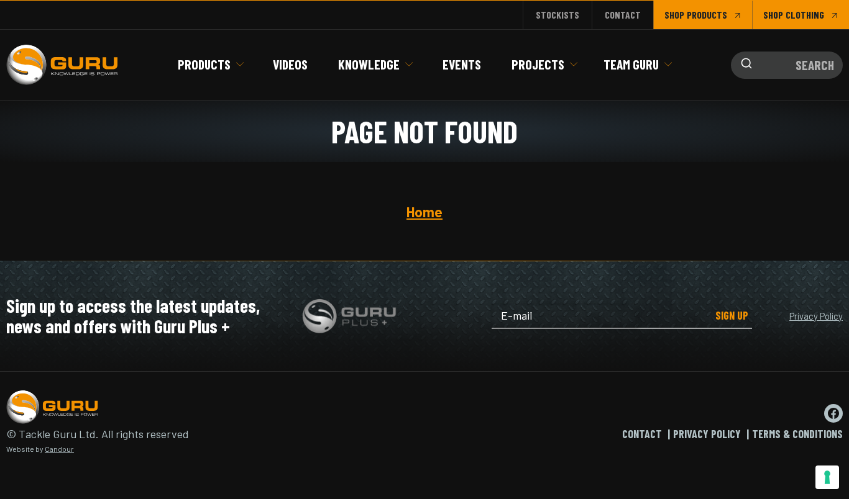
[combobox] (787, 65)
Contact (623, 14)
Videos (290, 64)
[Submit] (743, 65)
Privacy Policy (816, 315)
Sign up (731, 315)
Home (424, 211)
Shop (674, 14)
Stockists (557, 14)
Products (204, 64)
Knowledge (369, 64)
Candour (59, 448)
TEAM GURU (631, 64)
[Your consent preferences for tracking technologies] (827, 477)
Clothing (805, 14)
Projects (538, 64)
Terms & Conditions (797, 434)
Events (462, 64)
